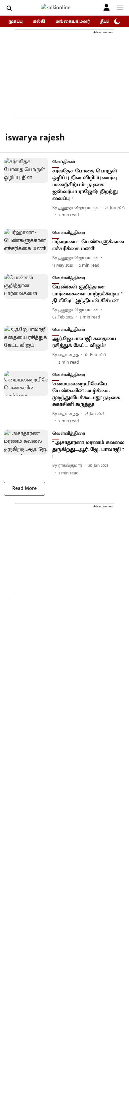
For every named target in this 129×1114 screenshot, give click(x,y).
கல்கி (39, 21)
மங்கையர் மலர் (73, 21)
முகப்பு (15, 21)
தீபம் (105, 21)
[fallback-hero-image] (28, 188)
